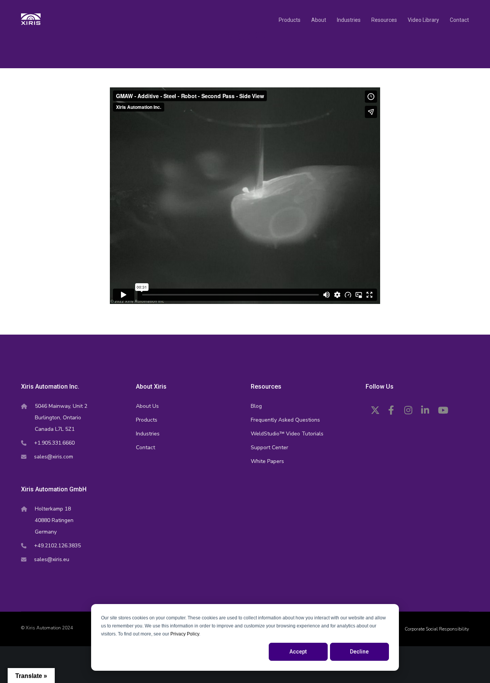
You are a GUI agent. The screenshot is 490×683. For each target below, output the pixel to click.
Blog (256, 406)
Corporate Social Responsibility (437, 629)
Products (146, 420)
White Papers (267, 461)
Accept (298, 652)
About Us (147, 406)
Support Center (269, 447)
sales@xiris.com (53, 456)
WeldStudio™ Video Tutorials (287, 433)
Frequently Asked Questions (285, 420)
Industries (148, 433)
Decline (359, 652)
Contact (145, 447)
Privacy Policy (184, 634)
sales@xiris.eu (51, 559)
